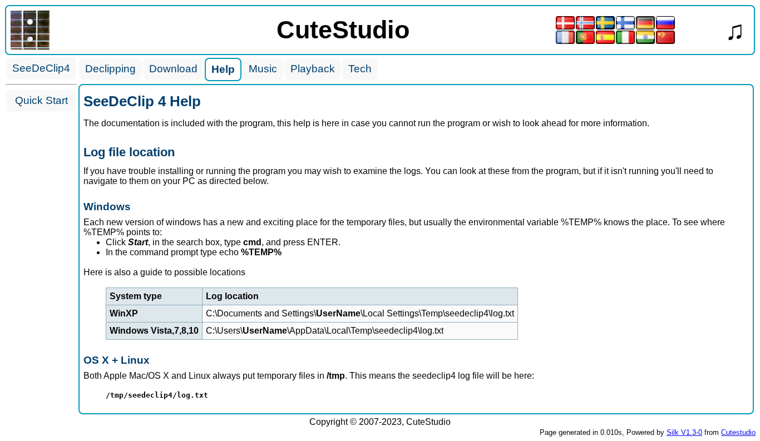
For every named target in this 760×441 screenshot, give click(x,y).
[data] (30, 46)
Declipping (110, 69)
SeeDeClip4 (41, 68)
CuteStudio (343, 30)
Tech (360, 69)
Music (263, 69)
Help (223, 69)
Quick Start (41, 100)
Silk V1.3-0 (684, 432)
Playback (312, 69)
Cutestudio (738, 432)
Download (173, 69)
